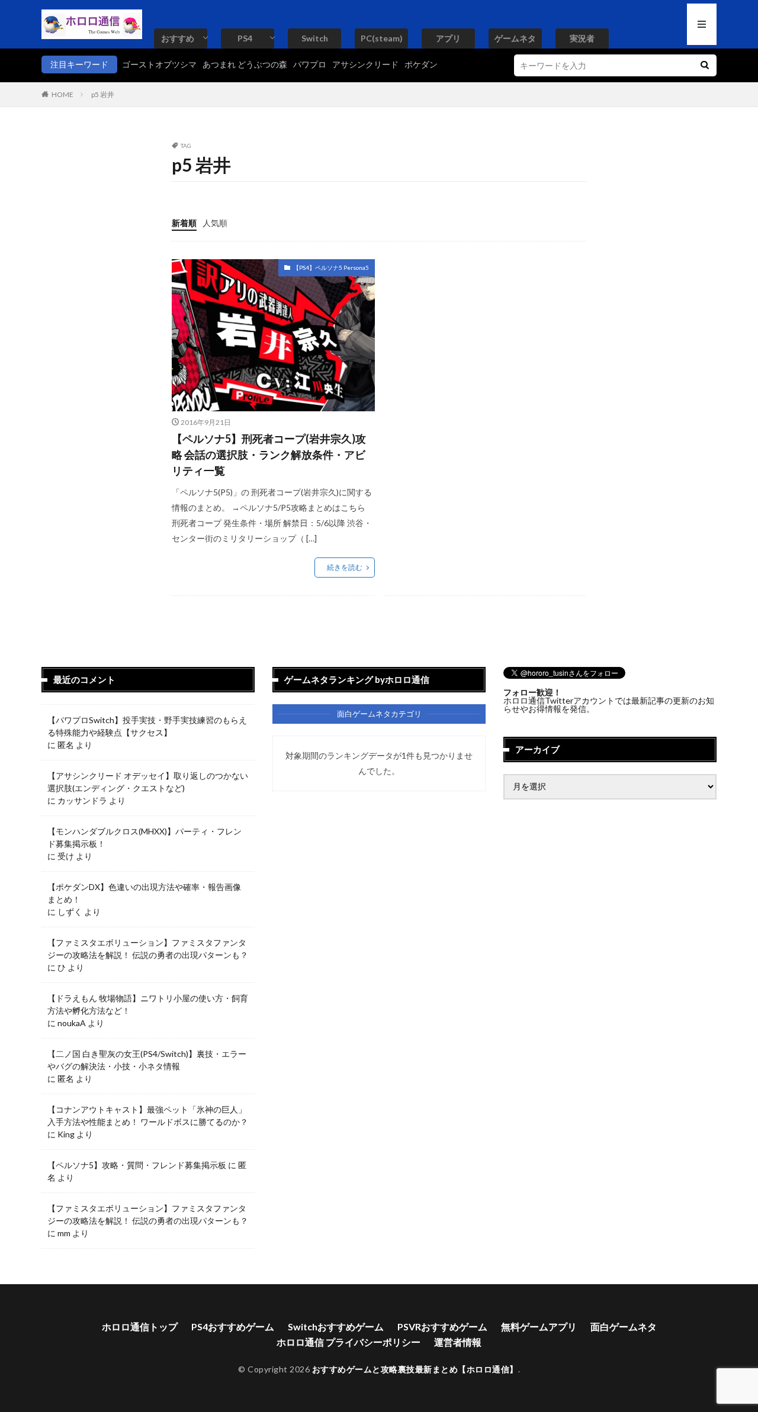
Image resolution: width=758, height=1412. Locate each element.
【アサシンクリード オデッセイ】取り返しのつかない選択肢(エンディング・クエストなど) (147, 782)
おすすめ (177, 38)
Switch (314, 38)
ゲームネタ (515, 38)
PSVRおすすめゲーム (442, 1326)
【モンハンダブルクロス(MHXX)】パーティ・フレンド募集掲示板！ (144, 837)
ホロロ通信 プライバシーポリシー (348, 1341)
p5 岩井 (102, 94)
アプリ (448, 38)
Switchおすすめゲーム (336, 1326)
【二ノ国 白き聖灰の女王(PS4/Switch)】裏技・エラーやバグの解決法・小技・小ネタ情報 (146, 1060)
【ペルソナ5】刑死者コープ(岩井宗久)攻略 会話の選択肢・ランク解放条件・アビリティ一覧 (269, 454)
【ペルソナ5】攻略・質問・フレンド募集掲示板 (136, 1165)
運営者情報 (457, 1341)
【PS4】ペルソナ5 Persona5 (331, 267)
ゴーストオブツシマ (159, 64)
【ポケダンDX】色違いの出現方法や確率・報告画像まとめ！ (144, 893)
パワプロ (309, 64)
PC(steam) (382, 38)
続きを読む (344, 567)
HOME (62, 94)
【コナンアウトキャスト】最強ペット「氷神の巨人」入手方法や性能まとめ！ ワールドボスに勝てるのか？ (147, 1115)
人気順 (215, 223)
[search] (705, 65)
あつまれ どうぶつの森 (245, 64)
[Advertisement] (483, 342)
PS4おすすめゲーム (232, 1326)
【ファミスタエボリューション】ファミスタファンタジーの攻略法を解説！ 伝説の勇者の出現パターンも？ (147, 948)
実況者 (582, 38)
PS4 (244, 38)
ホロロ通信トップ (140, 1326)
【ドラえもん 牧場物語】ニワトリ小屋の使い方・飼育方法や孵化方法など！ (147, 1004)
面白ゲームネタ (623, 1326)
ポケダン (421, 64)
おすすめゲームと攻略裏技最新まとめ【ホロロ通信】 (415, 1369)
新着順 (184, 223)
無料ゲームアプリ (539, 1326)
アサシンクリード (365, 64)
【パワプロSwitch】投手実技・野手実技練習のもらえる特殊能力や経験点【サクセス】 (147, 726)
